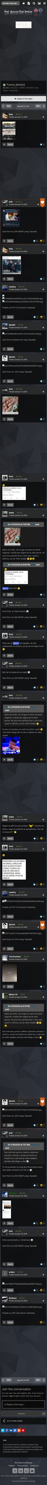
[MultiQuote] (4, 144)
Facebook (14, 1470)
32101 (23, 1193)
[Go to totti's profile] (4, 203)
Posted (18, 117)
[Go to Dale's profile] (4, 115)
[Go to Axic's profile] (4, 390)
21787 (22, 287)
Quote (10, 144)
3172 (21, 325)
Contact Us (34, 1466)
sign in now (14, 1396)
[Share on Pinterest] (23, 1430)
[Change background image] (39, 3)
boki (7, 88)
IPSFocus (28, 1463)
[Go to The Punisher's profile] (4, 957)
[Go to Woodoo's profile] (4, 1194)
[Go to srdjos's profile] (4, 1273)
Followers (21, 1414)
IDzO (33, 564)
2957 (20, 513)
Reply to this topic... (15, 1404)
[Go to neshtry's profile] (4, 288)
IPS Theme (19, 1463)
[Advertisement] (23, 54)
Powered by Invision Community (23, 1481)
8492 (21, 357)
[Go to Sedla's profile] (4, 514)
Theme (11, 1466)
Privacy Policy (22, 1466)
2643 (19, 476)
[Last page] (43, 106)
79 (44, 1413)
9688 (27, 957)
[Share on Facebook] (7, 1430)
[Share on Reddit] (19, 1430)
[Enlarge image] (11, 745)
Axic (33, 524)
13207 (19, 202)
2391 (21, 1272)
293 (23, 994)
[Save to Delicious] (15, 1430)
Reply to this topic (25, 99)
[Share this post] (43, 117)
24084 (19, 389)
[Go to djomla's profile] (4, 358)
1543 (23, 1298)
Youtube (32, 1470)
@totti (5, 588)
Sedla (33, 707)
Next (38, 106)
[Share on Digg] (11, 1430)
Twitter (20, 1470)
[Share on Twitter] (3, 1430)
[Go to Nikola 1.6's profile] (4, 995)
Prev (8, 106)
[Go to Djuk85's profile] (4, 326)
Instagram (26, 1470)
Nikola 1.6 (35, 1145)
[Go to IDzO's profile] (4, 477)
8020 (19, 114)
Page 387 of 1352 (23, 106)
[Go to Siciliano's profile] (4, 1299)
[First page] (3, 106)
